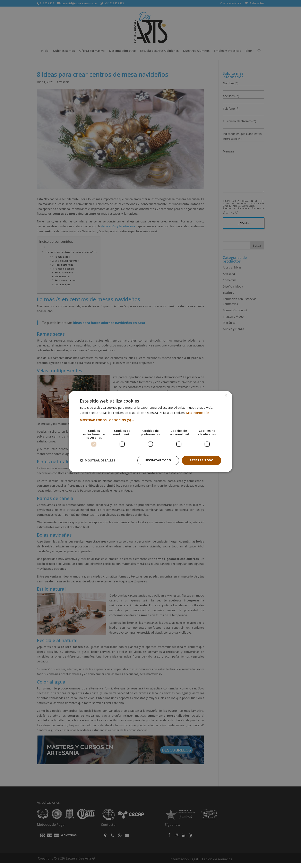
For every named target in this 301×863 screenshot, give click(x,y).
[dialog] (150, 431)
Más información (197, 413)
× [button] (225, 395)
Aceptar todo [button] (201, 460)
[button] (150, 420)
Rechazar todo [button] (158, 460)
